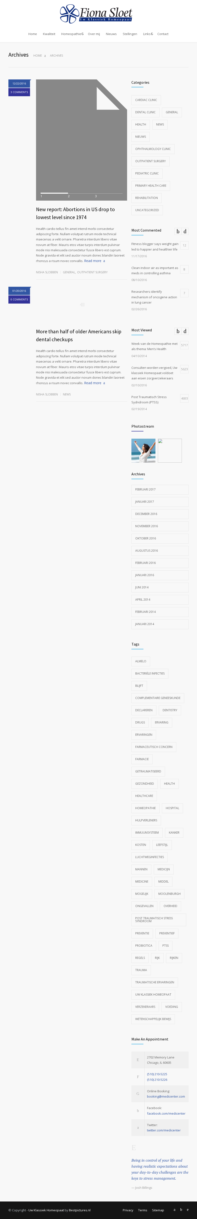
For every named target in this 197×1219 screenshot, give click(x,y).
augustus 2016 (146, 551)
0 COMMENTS (19, 299)
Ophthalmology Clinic (153, 149)
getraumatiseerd (148, 771)
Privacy (128, 1210)
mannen (141, 869)
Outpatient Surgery (92, 272)
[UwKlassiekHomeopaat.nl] (98, 14)
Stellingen (130, 34)
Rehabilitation (146, 198)
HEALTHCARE (144, 796)
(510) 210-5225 (157, 1074)
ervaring (161, 722)
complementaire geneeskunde (157, 698)
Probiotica (143, 946)
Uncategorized (147, 210)
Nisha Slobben (47, 272)
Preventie (142, 933)
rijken (174, 958)
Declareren (144, 710)
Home (32, 34)
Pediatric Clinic (147, 173)
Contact (162, 34)
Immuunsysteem (147, 833)
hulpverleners (146, 820)
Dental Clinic (145, 112)
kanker (174, 833)
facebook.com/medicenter (166, 1113)
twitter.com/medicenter (164, 1130)
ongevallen (144, 906)
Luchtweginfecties (149, 857)
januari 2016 (144, 575)
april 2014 (142, 600)
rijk (157, 958)
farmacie (142, 759)
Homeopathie (71, 34)
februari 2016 (145, 563)
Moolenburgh (169, 894)
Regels (140, 958)
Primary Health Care (150, 186)
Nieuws (111, 34)
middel (163, 881)
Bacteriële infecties (150, 673)
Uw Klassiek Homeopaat (153, 994)
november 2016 (146, 526)
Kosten (140, 845)
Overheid (170, 906)
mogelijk (141, 894)
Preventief (167, 933)
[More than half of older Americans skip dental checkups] (81, 305)
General (69, 272)
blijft (139, 686)
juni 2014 (141, 587)
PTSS (165, 946)
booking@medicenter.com (166, 1096)
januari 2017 (144, 502)
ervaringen (143, 735)
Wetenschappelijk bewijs (153, 1019)
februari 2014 (145, 612)
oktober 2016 (145, 538)
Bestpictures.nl (80, 1210)
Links (147, 34)
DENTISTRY (170, 710)
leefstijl (162, 845)
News (67, 394)
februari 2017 (145, 489)
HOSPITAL (172, 808)
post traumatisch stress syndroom (154, 919)
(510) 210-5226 (157, 1079)
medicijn (164, 869)
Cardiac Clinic (146, 100)
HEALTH (169, 784)
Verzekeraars (145, 1007)
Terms (142, 1210)
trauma (141, 970)
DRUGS (140, 722)
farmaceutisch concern (153, 747)
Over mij (94, 34)
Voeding (171, 1007)
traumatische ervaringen (154, 982)
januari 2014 (144, 624)
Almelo (140, 661)
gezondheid (144, 784)
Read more (92, 260)
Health (140, 124)
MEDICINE (141, 881)
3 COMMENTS (19, 92)
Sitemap (158, 1210)
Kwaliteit (49, 34)
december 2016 (146, 514)
